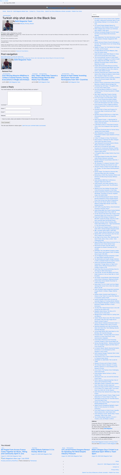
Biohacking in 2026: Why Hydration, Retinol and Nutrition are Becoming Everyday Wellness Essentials (107, 176)
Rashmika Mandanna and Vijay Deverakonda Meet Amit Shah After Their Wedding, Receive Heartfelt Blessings (107, 328)
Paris (3, 447)
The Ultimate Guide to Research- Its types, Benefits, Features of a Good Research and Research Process (106, 366)
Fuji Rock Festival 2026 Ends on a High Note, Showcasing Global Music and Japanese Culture (106, 116)
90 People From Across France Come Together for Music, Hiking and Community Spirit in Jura (14, 452)
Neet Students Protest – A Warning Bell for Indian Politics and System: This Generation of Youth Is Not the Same (107, 121)
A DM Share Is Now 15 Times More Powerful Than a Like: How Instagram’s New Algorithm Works (106, 126)
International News (7, 15)
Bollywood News (70, 447)
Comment (4, 105)
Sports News (34, 447)
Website (3, 115)
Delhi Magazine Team (23, 21)
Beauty (63, 447)
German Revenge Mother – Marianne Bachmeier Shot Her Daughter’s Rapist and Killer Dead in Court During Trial (107, 344)
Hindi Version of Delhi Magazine (107, 443)
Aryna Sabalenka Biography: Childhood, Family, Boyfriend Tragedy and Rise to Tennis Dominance (107, 304)
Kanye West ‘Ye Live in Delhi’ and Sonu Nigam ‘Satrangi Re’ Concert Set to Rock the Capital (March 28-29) (107, 286)
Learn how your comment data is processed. (34, 125)
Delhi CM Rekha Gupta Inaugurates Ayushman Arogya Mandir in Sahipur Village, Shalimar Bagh (107, 291)
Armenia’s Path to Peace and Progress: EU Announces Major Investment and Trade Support (106, 111)
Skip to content (4, 1)
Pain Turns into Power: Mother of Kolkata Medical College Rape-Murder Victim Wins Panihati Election (106, 203)
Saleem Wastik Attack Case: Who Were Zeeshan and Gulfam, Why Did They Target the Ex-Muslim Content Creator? (107, 319)
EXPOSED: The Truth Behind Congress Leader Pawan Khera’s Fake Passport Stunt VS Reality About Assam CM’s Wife (107, 252)
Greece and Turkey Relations (22, 51)
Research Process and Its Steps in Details (106, 363)
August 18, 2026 (96, 456)
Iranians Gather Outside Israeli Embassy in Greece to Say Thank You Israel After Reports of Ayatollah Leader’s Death (107, 296)
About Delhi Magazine (97, 442)
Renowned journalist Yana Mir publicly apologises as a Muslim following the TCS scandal (106, 247)
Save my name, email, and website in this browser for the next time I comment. (23, 119)
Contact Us (32, 11)
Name (3, 108)
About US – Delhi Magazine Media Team (17, 11)
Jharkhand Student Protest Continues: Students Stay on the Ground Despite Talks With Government (107, 79)
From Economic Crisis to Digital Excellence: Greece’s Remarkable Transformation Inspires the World (106, 106)
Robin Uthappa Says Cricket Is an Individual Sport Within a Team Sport (105, 452)
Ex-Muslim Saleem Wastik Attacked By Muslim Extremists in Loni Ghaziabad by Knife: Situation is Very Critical (107, 349)
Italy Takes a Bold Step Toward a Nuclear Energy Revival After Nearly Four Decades (45, 78)
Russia (72, 73)
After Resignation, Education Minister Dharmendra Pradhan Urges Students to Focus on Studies (107, 134)
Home (4, 11)
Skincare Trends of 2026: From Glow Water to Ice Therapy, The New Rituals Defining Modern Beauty (107, 168)
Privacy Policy (40, 11)
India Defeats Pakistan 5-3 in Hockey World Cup (42, 451)
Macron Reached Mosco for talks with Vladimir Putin (12, 56)
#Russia (22, 23)
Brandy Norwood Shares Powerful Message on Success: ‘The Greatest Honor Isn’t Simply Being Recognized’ (107, 43)
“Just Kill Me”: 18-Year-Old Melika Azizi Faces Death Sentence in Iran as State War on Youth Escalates (107, 274)
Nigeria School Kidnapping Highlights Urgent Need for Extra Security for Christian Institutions (106, 407)
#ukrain (32, 23)
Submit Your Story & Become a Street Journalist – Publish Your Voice (63, 11)
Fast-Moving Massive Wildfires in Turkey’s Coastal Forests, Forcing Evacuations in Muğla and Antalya (15, 78)
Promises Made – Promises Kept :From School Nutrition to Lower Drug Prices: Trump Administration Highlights (107, 336)
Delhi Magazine (108, 428)
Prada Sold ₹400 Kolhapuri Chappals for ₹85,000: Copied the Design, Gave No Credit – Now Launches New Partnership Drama (107, 218)
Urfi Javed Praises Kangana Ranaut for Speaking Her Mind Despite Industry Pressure (76, 452)
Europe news (35, 73)
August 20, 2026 (36, 454)
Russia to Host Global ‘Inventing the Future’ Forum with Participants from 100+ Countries (74, 78)
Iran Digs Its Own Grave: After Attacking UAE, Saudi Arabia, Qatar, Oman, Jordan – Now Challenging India (107, 238)
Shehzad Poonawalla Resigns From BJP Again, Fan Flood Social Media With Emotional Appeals (107, 33)
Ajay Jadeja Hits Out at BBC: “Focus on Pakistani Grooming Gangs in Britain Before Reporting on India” (106, 62)
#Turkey (27, 23)
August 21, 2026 (5, 456)
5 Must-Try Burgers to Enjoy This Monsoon (106, 138)
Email (3, 112)
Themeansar (33, 460)
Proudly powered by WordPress (9, 460)
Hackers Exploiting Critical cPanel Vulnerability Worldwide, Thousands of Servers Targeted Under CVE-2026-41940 (107, 193)
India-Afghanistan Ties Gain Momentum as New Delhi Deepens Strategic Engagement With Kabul (107, 38)
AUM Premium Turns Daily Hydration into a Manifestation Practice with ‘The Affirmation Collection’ (106, 185)
